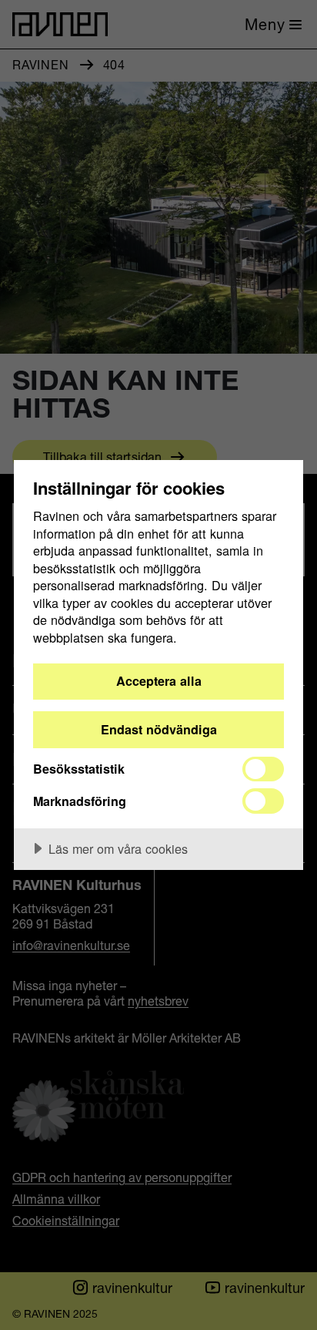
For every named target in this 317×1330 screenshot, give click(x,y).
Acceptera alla (159, 681)
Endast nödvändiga (159, 729)
